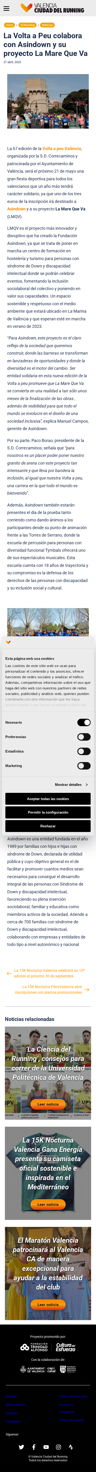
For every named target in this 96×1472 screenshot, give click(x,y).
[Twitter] (21, 1447)
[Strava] (70, 1447)
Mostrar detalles (68, 785)
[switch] (84, 736)
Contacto (12, 1413)
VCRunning (27, 25)
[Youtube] (46, 1447)
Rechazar (48, 826)
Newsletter (13, 1421)
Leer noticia (48, 1104)
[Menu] (6, 8)
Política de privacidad (73, 1396)
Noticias (47, 25)
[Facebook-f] (33, 1447)
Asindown (16, 208)
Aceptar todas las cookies (48, 799)
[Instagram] (58, 1447)
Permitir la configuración (48, 812)
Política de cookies (71, 1420)
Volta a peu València (61, 148)
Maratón (11, 1396)
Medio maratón (16, 1405)
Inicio (9, 25)
